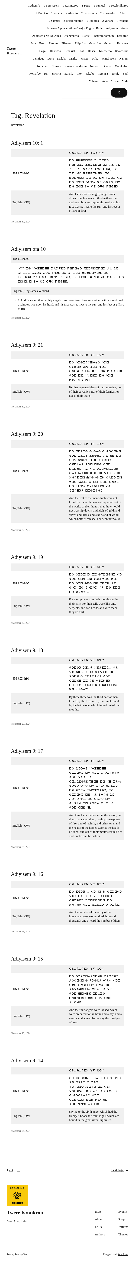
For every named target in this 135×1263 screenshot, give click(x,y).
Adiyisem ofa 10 (28, 249)
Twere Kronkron (25, 1212)
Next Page (119, 1170)
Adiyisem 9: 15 (27, 959)
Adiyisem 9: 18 (27, 650)
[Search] (119, 93)
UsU (21, 268)
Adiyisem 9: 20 (27, 434)
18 (18, 1170)
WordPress (123, 1254)
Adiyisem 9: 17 (27, 751)
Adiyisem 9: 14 (27, 1060)
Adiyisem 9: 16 (27, 874)
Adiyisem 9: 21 (27, 345)
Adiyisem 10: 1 (27, 143)
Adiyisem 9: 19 (27, 557)
